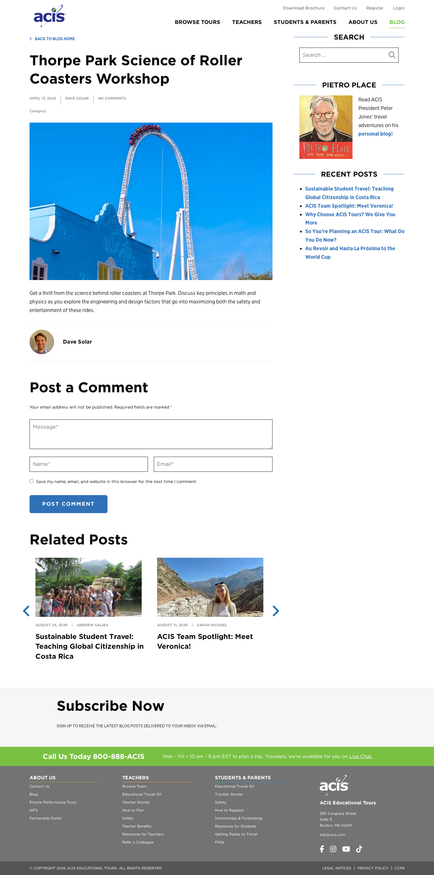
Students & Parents (305, 22)
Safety (127, 818)
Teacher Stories (136, 802)
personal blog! (375, 134)
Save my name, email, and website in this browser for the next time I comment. (116, 481)
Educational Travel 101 (141, 794)
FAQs (219, 842)
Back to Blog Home (55, 38)
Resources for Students (235, 826)
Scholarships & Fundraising (238, 818)
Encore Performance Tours (53, 802)
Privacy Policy (373, 868)
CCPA (400, 868)
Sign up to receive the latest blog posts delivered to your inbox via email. (137, 725)
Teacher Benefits (136, 826)
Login (399, 8)
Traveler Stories (229, 794)
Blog (397, 22)
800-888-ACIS (118, 756)
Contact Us (345, 8)
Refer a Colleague (138, 842)
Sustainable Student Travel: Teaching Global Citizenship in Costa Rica (89, 646)
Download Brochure (303, 8)
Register (375, 8)
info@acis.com (332, 834)
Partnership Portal (45, 818)
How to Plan (133, 810)
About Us (363, 22)
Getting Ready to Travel (236, 834)
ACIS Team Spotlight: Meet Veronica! (349, 206)
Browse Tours (197, 22)
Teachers (247, 22)
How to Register (229, 810)
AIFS (34, 810)
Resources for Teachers (143, 834)
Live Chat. (360, 756)
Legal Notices (336, 868)
